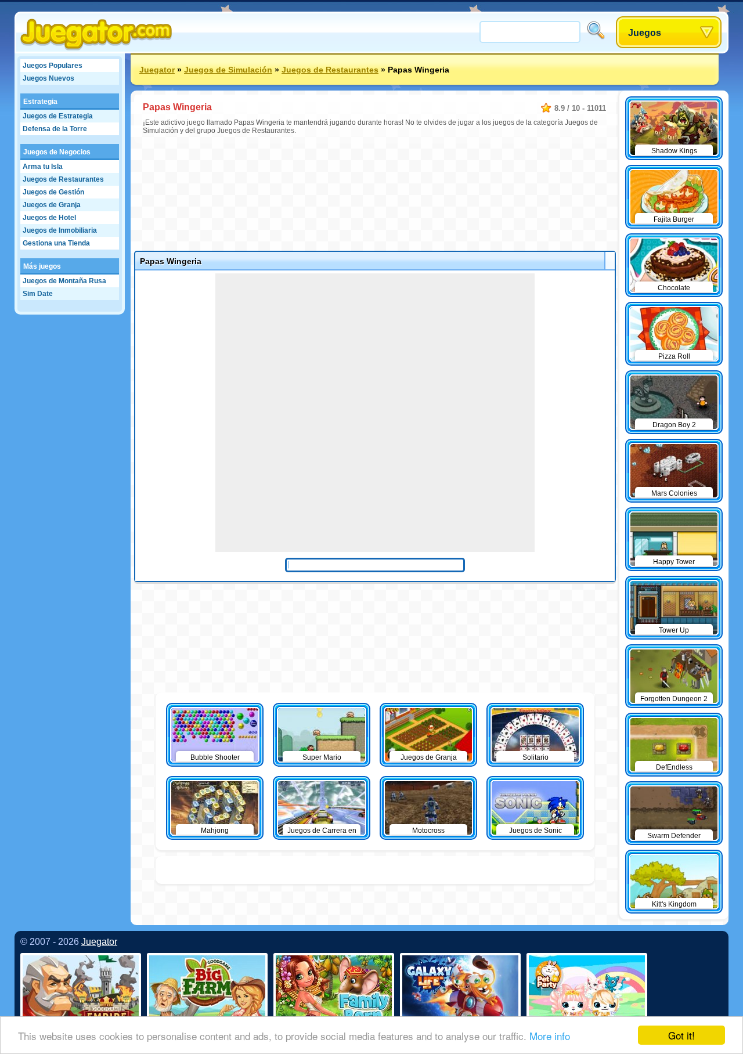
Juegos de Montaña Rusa (64, 281)
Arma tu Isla (43, 167)
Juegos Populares (52, 66)
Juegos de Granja (52, 205)
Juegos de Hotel (49, 218)
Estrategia (40, 102)
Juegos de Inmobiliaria (60, 230)
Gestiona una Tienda (56, 243)
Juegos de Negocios (57, 152)
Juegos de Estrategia (58, 116)
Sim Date (38, 294)
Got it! (681, 1035)
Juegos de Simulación (228, 69)
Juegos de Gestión (53, 192)
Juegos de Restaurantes (63, 179)
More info (549, 1035)
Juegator (157, 69)
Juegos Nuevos (48, 78)
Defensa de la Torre (55, 129)
